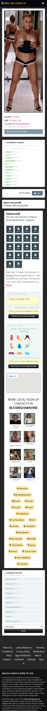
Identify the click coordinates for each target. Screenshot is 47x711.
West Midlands (23, 557)
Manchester (23, 532)
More (8, 285)
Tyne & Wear (30, 551)
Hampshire (23, 513)
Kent (33, 520)
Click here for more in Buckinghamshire (16, 127)
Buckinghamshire (21, 123)
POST (23, 631)
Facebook (19, 659)
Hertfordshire (17, 520)
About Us (7, 647)
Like (38, 193)
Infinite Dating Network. (32, 699)
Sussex (13, 551)
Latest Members (24, 647)
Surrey (32, 545)
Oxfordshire (16, 545)
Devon (30, 501)
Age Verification (23, 655)
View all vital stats (18, 131)
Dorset (16, 507)
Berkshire (23, 488)
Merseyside (16, 538)
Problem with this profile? (16, 204)
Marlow (10, 275)
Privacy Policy (23, 651)
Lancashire (30, 526)
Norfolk (32, 538)
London (14, 526)
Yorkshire (23, 564)
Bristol (16, 501)
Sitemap (32, 659)
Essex (30, 507)
